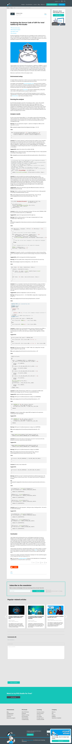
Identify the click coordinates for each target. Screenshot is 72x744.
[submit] (64, 1)
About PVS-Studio (25, 712)
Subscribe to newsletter (56, 718)
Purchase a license (40, 712)
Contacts (53, 715)
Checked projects (10, 713)
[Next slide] (66, 617)
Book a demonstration (52, 4)
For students (39, 716)
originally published (23, 558)
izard (36, 549)
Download (24, 713)
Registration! (60, 741)
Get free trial (13, 697)
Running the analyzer (16, 29)
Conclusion (14, 33)
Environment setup (16, 27)
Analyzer (23, 4)
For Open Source (40, 718)
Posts (11, 7)
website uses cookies (28, 740)
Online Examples (25, 718)
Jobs (52, 713)
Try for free (62, 4)
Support (56, 1)
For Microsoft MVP (40, 719)
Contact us (30, 734)
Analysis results (15, 31)
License (35, 4)
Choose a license (40, 713)
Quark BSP (25, 89)
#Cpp (45, 14)
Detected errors (10, 715)
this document (15, 95)
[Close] (69, 730)
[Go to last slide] (6, 617)
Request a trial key (25, 715)
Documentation (29, 4)
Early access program (11, 718)
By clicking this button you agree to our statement (54, 591)
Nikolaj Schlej (19, 13)
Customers (9, 716)
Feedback (54, 716)
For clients (39, 715)
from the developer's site (29, 83)
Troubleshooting (25, 719)
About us (42, 4)
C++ (14, 7)
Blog (39, 4)
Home (8, 7)
